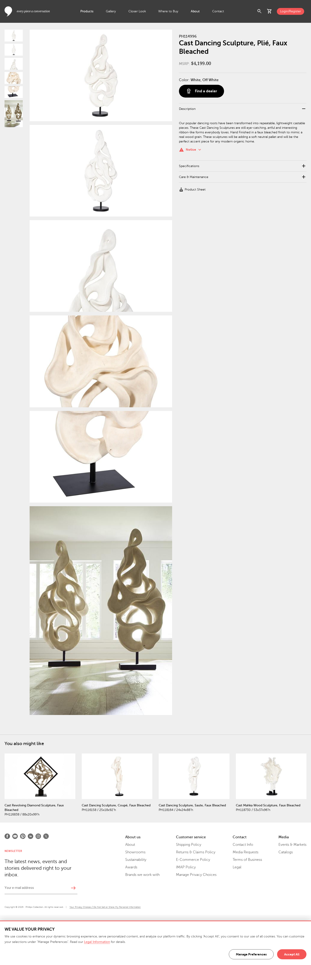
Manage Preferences (251, 954)
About (195, 11)
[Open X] (46, 836)
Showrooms (135, 852)
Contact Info (243, 845)
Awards (131, 867)
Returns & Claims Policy (195, 852)
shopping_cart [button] (269, 11)
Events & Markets (292, 845)
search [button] (259, 11)
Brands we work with (142, 875)
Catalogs (285, 852)
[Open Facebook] (7, 836)
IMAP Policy (186, 867)
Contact (218, 11)
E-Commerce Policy (193, 860)
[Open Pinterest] (22, 836)
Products (86, 11)
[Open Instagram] (38, 836)
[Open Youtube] (15, 836)
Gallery (111, 11)
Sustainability (135, 860)
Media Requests (245, 852)
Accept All (291, 954)
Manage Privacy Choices (196, 875)
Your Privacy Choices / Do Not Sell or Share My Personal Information (105, 907)
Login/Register (290, 11)
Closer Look (137, 11)
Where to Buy (168, 11)
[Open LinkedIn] (30, 836)
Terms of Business (247, 860)
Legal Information (97, 942)
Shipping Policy (188, 845)
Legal (237, 867)
